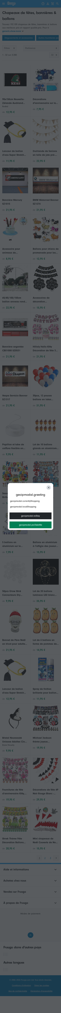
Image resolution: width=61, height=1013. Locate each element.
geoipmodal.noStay (30, 516)
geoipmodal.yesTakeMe (30, 525)
